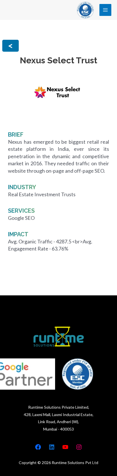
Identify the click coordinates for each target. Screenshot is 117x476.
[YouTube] (65, 447)
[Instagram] (79, 447)
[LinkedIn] (51, 447)
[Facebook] (38, 447)
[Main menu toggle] (105, 10)
